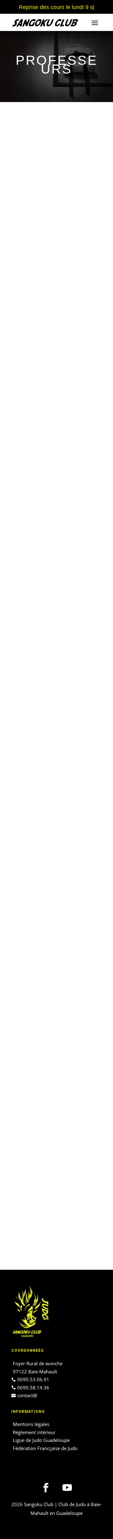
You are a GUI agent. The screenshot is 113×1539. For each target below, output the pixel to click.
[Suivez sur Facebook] (45, 1487)
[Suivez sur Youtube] (67, 1487)
